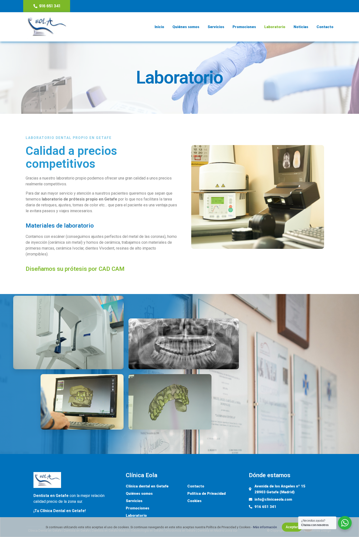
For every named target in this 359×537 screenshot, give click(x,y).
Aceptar (292, 527)
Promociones (244, 27)
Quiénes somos (185, 27)
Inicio (159, 27)
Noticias (301, 27)
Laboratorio (274, 27)
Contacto (325, 27)
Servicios (216, 27)
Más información (265, 527)
